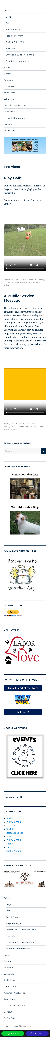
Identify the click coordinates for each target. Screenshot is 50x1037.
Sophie (9, 843)
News (24, 280)
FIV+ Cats (10, 48)
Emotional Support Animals (20, 55)
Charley (41, 280)
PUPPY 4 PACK (13, 822)
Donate (8, 74)
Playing (23, 282)
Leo (8, 847)
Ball (35, 280)
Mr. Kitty (11, 825)
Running (31, 282)
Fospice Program (14, 36)
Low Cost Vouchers (15, 118)
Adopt (7, 10)
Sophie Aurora (13, 851)
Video (6, 285)
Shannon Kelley (31, 426)
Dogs (8, 17)
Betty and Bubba (14, 833)
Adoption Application (15, 105)
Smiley (38, 282)
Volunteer (9, 86)
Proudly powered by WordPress (19, 1026)
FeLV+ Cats (9, 130)
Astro (31, 280)
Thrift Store (9, 92)
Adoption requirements (18, 61)
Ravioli (9, 829)
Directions (38, 1033)
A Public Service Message (19, 298)
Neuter (26, 424)
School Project (18, 426)
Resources (9, 111)
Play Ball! (12, 178)
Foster (7, 67)
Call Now (14, 1033)
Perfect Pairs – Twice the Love (21, 42)
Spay (41, 426)
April (8, 818)
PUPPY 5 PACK (13, 840)
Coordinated (9, 282)
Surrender (9, 80)
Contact (8, 124)
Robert (9, 836)
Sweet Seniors (13, 29)
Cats (8, 23)
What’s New (10, 99)
